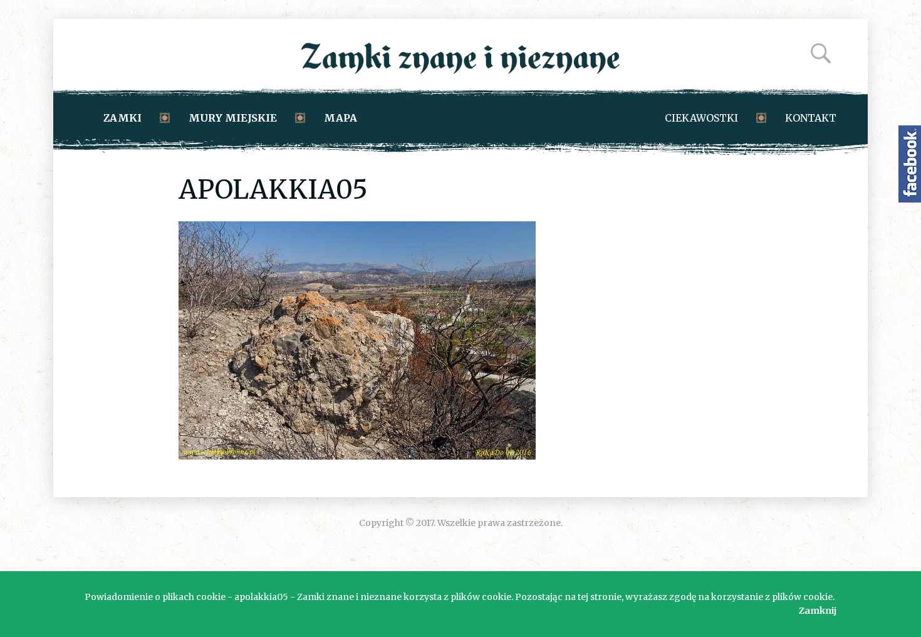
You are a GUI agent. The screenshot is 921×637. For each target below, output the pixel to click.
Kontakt (810, 118)
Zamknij (817, 610)
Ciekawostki (701, 118)
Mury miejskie (233, 118)
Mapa (340, 118)
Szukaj (820, 53)
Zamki (122, 118)
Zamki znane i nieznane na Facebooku (909, 164)
